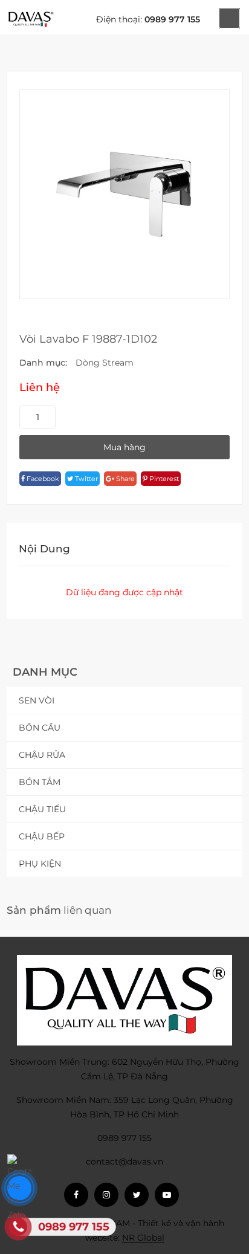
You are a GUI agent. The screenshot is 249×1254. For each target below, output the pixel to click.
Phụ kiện (40, 863)
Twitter (85, 478)
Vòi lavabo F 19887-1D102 (88, 339)
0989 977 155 (172, 19)
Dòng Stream (105, 362)
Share (124, 478)
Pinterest (163, 478)
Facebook (42, 478)
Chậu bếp (42, 836)
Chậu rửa (42, 754)
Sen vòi (36, 700)
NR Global (143, 1237)
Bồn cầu (39, 727)
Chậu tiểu (42, 809)
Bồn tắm (39, 782)
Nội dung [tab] (44, 549)
